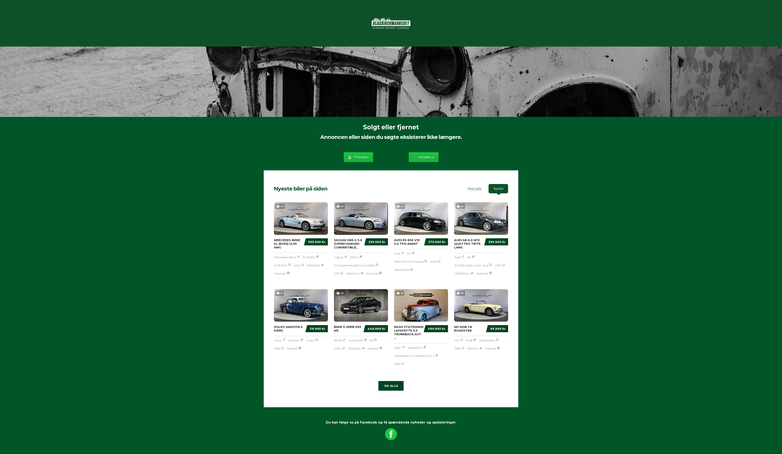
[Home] (391, 23)
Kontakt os (426, 157)
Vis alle (391, 386)
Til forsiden (361, 157)
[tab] (474, 188)
